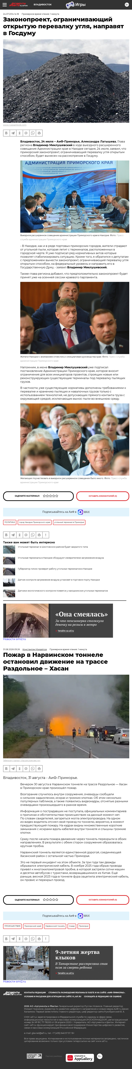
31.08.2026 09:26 (11, 649)
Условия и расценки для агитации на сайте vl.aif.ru (52, 996)
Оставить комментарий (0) (103, 496)
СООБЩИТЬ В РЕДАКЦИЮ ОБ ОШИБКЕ (103, 996)
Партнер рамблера (54, 1056)
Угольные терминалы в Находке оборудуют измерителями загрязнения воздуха (61, 558)
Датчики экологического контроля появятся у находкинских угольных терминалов (63, 590)
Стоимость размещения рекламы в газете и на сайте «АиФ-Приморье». (86, 993)
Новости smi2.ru (14, 639)
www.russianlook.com (14, 125)
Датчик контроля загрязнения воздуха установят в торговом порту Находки (59, 579)
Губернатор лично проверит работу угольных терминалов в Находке (55, 569)
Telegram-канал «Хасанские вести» (21, 760)
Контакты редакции (35, 993)
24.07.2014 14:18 (11, 14)
